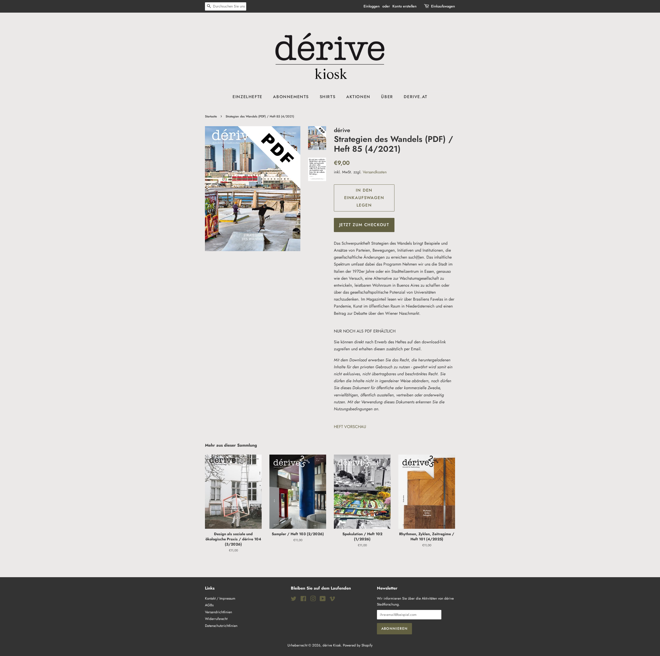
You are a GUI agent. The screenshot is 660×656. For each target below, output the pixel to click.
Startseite (211, 116)
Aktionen (358, 97)
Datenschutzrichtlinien (221, 625)
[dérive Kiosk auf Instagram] (313, 599)
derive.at (415, 97)
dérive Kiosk (332, 645)
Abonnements (291, 97)
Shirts (328, 97)
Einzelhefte (247, 97)
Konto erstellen (404, 6)
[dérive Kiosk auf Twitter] (293, 599)
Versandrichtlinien (218, 612)
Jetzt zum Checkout (364, 225)
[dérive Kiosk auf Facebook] (303, 599)
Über (387, 97)
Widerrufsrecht (216, 618)
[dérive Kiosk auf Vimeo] (332, 599)
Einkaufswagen (443, 6)
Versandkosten (375, 172)
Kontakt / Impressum (220, 598)
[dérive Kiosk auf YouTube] (323, 599)
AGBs (209, 605)
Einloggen (372, 6)
